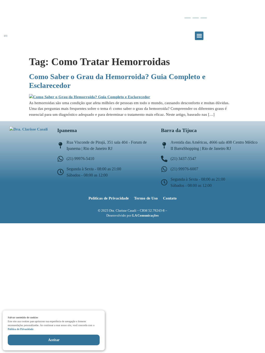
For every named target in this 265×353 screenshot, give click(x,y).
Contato (170, 198)
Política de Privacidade (20, 329)
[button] (199, 36)
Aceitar (54, 340)
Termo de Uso (146, 198)
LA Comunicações (145, 215)
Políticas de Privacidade (109, 198)
